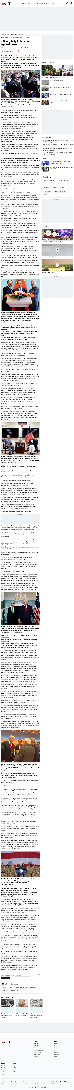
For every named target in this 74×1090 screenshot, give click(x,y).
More (53, 3)
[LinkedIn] (45, 1087)
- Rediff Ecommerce (38, 1050)
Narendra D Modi (49, 180)
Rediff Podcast (58, 1061)
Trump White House (64, 180)
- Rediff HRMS (37, 1052)
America (55, 187)
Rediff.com (57, 1081)
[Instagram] (38, 1087)
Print (38, 974)
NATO (63, 187)
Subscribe (5, 978)
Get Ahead (56, 1054)
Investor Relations (35, 1082)
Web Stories (46, 227)
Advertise (11, 1081)
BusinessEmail (42, 3)
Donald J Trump (63, 184)
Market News (4, 1069)
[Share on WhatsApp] (29, 1087)
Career (14, 1069)
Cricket (56, 1052)
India (4, 987)
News (29, 3)
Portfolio (3, 1074)
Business (56, 1045)
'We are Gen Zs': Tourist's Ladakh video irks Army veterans (58, 145)
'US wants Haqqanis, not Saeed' (29, 153)
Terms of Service (25, 1082)
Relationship (16, 1072)
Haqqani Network (49, 184)
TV (49, 3)
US (11, 987)
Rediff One (36, 1045)
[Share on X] (32, 1087)
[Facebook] (35, 1087)
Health (14, 1065)
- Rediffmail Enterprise (39, 1048)
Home (22, 3)
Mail (25, 3)
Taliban (46, 195)
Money (35, 3)
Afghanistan (15, 991)
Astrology (56, 1058)
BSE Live (3, 1065)
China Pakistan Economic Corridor (25, 987)
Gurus (47, 3)
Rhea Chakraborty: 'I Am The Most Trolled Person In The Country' (58, 141)
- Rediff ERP (36, 1056)
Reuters (46, 187)
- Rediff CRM (37, 1054)
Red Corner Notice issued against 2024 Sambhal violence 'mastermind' (57, 153)
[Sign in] (71, 3)
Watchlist (3, 1072)
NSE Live (3, 1067)
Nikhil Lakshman (6, 47)
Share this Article (8, 51)
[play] (57, 234)
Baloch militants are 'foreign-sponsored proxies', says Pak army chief (57, 149)
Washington (47, 191)
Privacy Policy (17, 1082)
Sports (56, 1050)
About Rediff (2, 1082)
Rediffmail (36, 1043)
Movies (56, 1048)
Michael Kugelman (60, 191)
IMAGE (5, 991)
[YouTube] (42, 1087)
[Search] (67, 3)
